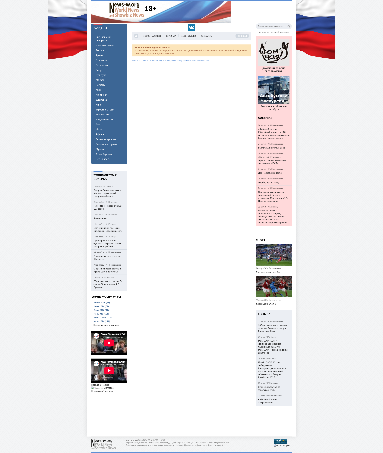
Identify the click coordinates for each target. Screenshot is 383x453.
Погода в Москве (100, 384)
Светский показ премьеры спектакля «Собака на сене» (108, 229)
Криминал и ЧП (105, 94)
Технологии (102, 114)
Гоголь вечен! (100, 218)
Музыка (100, 149)
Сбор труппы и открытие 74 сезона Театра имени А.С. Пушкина (108, 284)
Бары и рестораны (106, 144)
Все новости (103, 159)
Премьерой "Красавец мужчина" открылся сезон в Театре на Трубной (107, 243)
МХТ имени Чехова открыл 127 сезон (107, 207)
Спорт (99, 70)
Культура (101, 75)
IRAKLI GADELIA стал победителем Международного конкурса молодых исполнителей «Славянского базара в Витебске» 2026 (272, 370)
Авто (98, 124)
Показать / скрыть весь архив (107, 325)
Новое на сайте (152, 35)
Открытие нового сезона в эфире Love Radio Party (107, 270)
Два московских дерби (270, 172)
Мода (99, 129)
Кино (99, 104)
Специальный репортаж (103, 38)
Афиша (100, 134)
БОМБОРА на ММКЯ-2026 (271, 147)
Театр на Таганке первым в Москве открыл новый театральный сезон (107, 193)
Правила (171, 35)
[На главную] (127, 9)
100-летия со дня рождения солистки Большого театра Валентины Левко (272, 328)
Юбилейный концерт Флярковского (268, 401)
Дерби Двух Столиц (268, 182)
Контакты (206, 35)
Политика (101, 60)
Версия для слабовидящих (275, 32)
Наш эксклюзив (105, 45)
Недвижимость (104, 119)
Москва (100, 80)
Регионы (100, 85)
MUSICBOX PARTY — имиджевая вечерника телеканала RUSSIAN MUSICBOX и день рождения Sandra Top (273, 346)
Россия (100, 50)
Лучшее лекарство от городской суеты (269, 388)
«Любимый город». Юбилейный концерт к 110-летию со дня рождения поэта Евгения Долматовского (273, 134)
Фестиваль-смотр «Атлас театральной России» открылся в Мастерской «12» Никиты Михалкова (273, 196)
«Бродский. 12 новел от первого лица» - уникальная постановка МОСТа (272, 160)
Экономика (102, 65)
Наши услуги (188, 35)
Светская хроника (106, 139)
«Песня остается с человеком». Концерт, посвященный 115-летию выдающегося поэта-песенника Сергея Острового (272, 216)
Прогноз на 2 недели (102, 391)
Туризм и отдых (105, 109)
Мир (98, 89)
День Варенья (104, 154)
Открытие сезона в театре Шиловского (107, 257)
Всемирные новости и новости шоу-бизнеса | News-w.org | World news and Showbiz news (170, 60)
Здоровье (101, 99)
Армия (99, 55)
